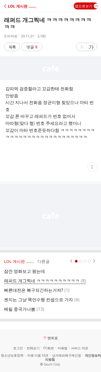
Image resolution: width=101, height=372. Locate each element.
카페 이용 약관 (37, 355)
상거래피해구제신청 (66, 355)
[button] (27, 6)
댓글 (31, 46)
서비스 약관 (79, 348)
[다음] (94, 261)
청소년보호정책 (12, 355)
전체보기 (33, 348)
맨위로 (52, 338)
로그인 (18, 348)
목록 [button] (12, 46)
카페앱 (62, 348)
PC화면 (48, 348)
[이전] (71, 261)
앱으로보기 (83, 6)
